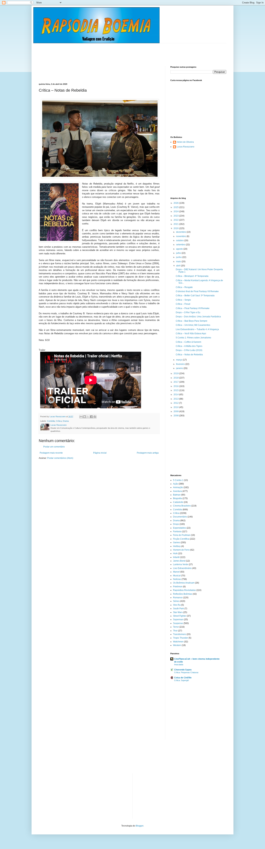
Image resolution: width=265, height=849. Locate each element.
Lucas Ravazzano (185, 146)
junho (179, 257)
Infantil (176, 557)
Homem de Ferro (181, 550)
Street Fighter (179, 616)
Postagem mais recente (51, 453)
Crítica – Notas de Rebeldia (189, 354)
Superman (178, 619)
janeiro (180, 368)
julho (179, 253)
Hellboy (177, 546)
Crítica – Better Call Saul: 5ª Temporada (195, 295)
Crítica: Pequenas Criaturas (186, 672)
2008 (176, 415)
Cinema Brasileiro (182, 506)
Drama (66, 421)
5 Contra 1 (178, 480)
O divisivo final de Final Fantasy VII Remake (197, 291)
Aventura (177, 491)
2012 (176, 403)
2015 (176, 390)
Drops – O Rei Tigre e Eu (188, 312)
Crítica (59, 421)
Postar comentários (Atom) (60, 458)
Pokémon (177, 586)
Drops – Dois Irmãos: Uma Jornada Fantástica (198, 316)
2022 (176, 220)
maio (179, 261)
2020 (176, 228)
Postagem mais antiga (148, 453)
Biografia (177, 498)
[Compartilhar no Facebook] (91, 416)
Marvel (176, 572)
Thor (175, 630)
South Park (178, 608)
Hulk (175, 553)
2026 (176, 203)
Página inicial (100, 453)
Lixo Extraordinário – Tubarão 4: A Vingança (197, 329)
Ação (175, 484)
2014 (176, 394)
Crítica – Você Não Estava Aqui (191, 333)
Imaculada (178, 664)
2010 (176, 407)
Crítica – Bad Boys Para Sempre (191, 321)
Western (177, 645)
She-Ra (177, 605)
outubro (180, 240)
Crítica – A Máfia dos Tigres (189, 346)
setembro (181, 244)
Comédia (51, 421)
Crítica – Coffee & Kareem (188, 342)
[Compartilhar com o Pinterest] (95, 416)
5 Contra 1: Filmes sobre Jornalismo (193, 337)
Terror (176, 627)
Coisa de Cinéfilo (182, 677)
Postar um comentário (54, 446)
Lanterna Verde (180, 564)
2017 (176, 382)
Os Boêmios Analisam (184, 583)
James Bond (179, 561)
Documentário (180, 516)
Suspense (178, 623)
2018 (176, 378)
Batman (177, 495)
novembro (181, 236)
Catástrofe (178, 502)
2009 (176, 411)
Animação (178, 487)
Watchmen (178, 641)
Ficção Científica (181, 539)
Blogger (139, 826)
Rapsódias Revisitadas (184, 590)
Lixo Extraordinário (182, 568)
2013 (176, 399)
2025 (176, 207)
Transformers (179, 634)
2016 (176, 386)
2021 (176, 224)
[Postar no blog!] (84, 416)
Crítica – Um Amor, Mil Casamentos (193, 325)
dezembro (181, 232)
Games (176, 542)
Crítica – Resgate (184, 287)
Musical (177, 575)
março (179, 360)
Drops (176, 524)
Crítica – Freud (183, 304)
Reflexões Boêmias (182, 594)
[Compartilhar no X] (88, 416)
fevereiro (180, 364)
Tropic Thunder (180, 638)
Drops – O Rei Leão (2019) (189, 350)
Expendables (179, 528)
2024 (176, 211)
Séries (176, 601)
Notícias (177, 579)
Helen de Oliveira (185, 142)
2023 (176, 216)
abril (178, 265)
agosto (179, 249)
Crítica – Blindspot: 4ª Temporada (192, 276)
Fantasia (177, 531)
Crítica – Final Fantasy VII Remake (192, 308)
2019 (176, 373)
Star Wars (178, 612)
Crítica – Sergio (183, 300)
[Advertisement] (104, 51)
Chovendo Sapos (183, 669)
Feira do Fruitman (181, 535)
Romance (178, 597)
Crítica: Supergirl (181, 680)
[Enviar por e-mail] (81, 416)
